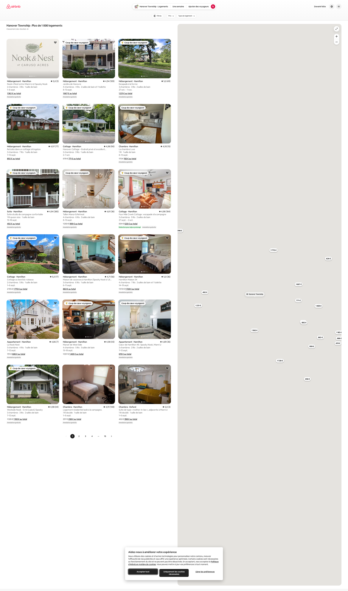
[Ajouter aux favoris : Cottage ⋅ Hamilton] (111, 107)
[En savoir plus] (28, 29)
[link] (66, 436)
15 (105, 436)
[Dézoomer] (336, 36)
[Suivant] (111, 436)
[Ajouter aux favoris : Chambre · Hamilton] (167, 107)
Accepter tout (143, 571)
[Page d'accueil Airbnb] (13, 6)
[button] (14, 93)
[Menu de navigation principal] (338, 6)
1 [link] (72, 436)
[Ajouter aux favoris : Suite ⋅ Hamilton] (55, 173)
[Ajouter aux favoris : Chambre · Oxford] (167, 368)
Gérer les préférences (205, 571)
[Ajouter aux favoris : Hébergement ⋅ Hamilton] (55, 42)
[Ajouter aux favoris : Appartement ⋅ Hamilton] (55, 303)
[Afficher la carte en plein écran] (336, 29)
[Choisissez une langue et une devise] (331, 6)
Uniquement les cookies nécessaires (174, 572)
